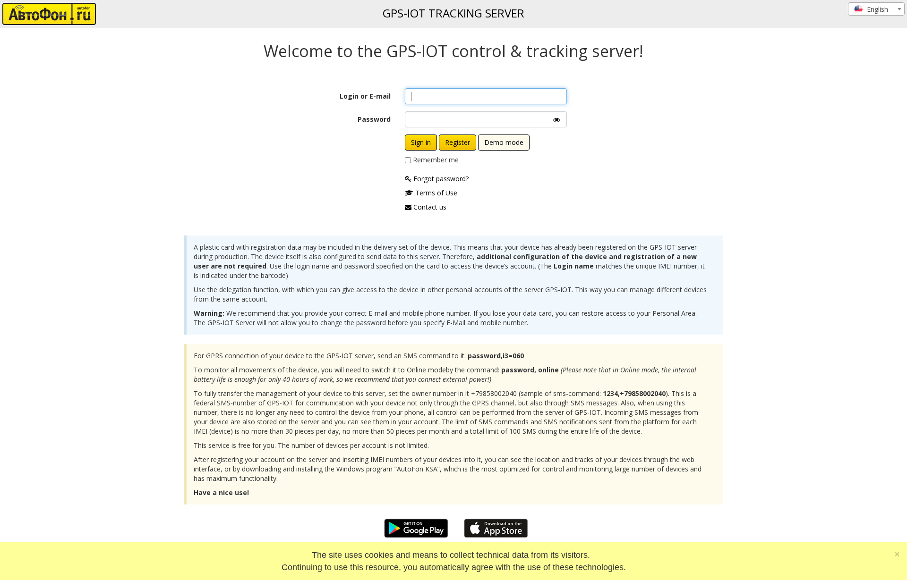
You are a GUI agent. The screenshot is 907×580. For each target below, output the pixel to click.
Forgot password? (440, 178)
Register (457, 142)
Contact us (428, 206)
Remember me (436, 159)
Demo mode (503, 142)
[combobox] (876, 9)
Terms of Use (435, 192)
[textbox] (876, 9)
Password (374, 119)
